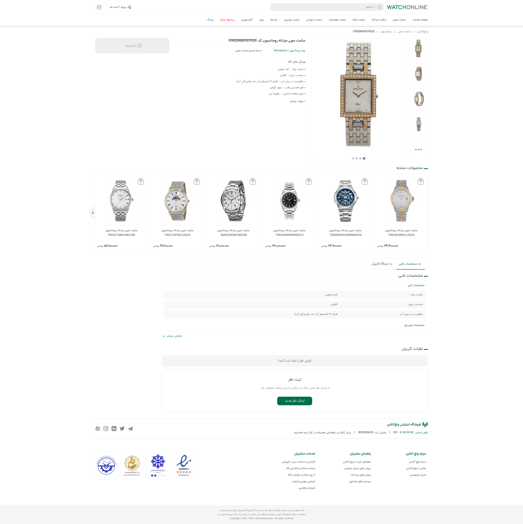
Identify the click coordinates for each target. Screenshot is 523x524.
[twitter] (122, 428)
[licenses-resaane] (134, 466)
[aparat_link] (97, 428)
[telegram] (130, 428)
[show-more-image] (418, 150)
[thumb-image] (418, 49)
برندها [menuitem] (273, 20)
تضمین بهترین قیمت (303, 481)
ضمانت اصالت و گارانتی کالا (300, 468)
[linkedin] (114, 428)
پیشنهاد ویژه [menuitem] (227, 20)
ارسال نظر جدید (295, 401)
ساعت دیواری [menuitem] (314, 20)
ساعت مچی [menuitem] (399, 20)
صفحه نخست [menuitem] (420, 20)
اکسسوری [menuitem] (247, 20)
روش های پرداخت (361, 475)
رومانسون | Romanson (287, 51)
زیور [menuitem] (261, 20)
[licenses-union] (108, 466)
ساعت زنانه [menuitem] (359, 20)
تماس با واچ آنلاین (416, 468)
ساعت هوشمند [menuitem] (337, 20)
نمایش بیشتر (174, 336)
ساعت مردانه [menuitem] (379, 20)
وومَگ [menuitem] (210, 20)
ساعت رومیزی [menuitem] (292, 20)
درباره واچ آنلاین (417, 462)
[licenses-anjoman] (159, 466)
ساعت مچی (241, 51)
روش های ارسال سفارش (357, 468)
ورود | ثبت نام (118, 7)
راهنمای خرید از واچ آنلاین (357, 462)
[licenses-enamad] (185, 466)
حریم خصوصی (418, 475)
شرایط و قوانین (306, 488)
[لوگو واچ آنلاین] (407, 7)
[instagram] (105, 428)
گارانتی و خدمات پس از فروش (298, 462)
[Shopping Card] (99, 7)
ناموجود (130, 46)
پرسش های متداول (360, 481)
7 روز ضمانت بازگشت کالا (301, 475)
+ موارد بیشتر (297, 101)
